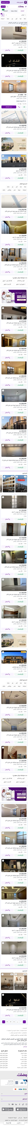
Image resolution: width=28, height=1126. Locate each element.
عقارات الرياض (24, 1053)
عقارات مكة (24, 1057)
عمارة (8, 19)
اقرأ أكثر (25, 1047)
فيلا (20, 19)
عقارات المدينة (23, 1059)
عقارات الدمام (24, 1063)
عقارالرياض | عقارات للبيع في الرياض (18, 1033)
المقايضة (5, 11)
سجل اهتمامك (9, 107)
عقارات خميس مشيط (22, 1067)
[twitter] (9, 1104)
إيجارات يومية (14, 11)
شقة (25, 19)
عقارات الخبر (24, 1061)
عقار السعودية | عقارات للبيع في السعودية (17, 1031)
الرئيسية (25, 1028)
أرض (16, 19)
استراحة (2, 19)
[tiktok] (23, 1104)
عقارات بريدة (24, 1065)
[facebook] (19, 1104)
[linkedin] (16, 1104)
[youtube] (12, 1104)
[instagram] (26, 1104)
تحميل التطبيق (5, 2)
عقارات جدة (24, 1055)
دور (12, 19)
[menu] (26, 6)
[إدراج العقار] (7, 6)
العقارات (22, 11)
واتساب (20, 50)
